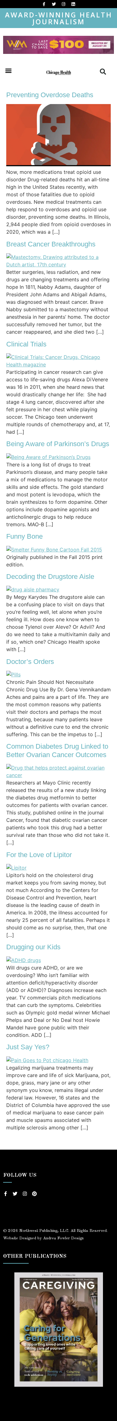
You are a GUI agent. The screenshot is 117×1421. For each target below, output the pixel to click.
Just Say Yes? (27, 1047)
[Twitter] (54, 4)
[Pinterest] (34, 1193)
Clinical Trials (26, 344)
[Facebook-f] (44, 4)
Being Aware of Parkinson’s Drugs (57, 444)
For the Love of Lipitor (39, 855)
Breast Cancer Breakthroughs (50, 244)
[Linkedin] (73, 4)
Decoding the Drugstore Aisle (50, 576)
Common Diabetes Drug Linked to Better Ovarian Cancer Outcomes (57, 750)
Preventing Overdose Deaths (49, 95)
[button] (8, 70)
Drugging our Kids (33, 947)
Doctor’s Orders (30, 661)
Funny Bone (24, 536)
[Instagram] (63, 4)
